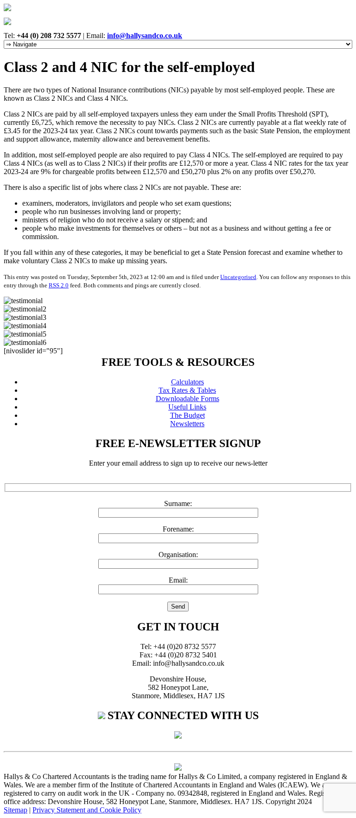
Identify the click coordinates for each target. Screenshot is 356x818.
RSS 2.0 (59, 285)
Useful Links (187, 407)
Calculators (187, 382)
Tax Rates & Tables (187, 390)
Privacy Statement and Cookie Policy (86, 810)
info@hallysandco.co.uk (144, 35)
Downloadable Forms (187, 399)
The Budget (187, 415)
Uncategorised (238, 276)
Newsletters (187, 424)
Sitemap (15, 810)
